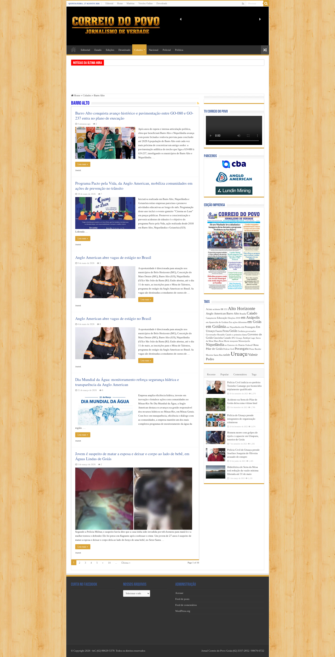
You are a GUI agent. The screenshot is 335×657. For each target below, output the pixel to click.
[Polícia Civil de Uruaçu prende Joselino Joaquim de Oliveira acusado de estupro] (215, 454)
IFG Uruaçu (237, 338)
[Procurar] (266, 3)
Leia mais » (83, 164)
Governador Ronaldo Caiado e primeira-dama (226, 335)
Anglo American (216, 313)
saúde (226, 354)
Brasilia (243, 314)
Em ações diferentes (238, 322)
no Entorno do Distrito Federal (238, 345)
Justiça (246, 337)
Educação (222, 317)
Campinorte (211, 318)
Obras (256, 345)
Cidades (138, 49)
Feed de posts (182, 599)
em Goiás (254, 322)
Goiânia (241, 331)
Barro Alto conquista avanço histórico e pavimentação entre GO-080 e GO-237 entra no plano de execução (134, 115)
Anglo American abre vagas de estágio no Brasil (113, 257)
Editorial (109, 3)
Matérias (131, 3)
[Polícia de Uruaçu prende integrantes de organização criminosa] (215, 420)
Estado (98, 49)
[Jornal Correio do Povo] (115, 25)
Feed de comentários (186, 605)
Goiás (233, 331)
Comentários (240, 374)
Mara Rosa (218, 341)
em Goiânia (216, 326)
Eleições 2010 (234, 318)
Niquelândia (215, 345)
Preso (251, 349)
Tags (254, 374)
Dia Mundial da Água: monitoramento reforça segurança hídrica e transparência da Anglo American (127, 382)
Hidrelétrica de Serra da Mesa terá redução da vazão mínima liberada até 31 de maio (242, 470)
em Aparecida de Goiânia (217, 322)
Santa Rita (218, 355)
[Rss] (243, 3)
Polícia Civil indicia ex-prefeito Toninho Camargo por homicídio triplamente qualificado (244, 386)
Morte (226, 341)
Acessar (179, 593)
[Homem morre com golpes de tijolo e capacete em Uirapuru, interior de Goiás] (215, 437)
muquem (234, 341)
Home (120, 3)
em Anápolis (250, 317)
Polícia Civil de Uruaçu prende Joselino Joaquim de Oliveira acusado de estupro (243, 453)
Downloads (161, 3)
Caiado (252, 313)
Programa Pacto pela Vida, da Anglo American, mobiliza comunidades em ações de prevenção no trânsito (134, 186)
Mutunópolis (244, 341)
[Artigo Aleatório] (265, 49)
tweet (78, 170)
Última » (125, 562)
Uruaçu (239, 354)
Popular (224, 374)
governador (250, 331)
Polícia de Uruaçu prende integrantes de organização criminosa (241, 419)
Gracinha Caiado (222, 337)
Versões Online (145, 3)
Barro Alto (232, 313)
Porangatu (242, 348)
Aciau (209, 309)
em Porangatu (248, 326)
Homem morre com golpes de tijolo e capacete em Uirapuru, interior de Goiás (243, 436)
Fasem (218, 331)
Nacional (153, 49)
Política (179, 49)
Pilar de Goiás (214, 348)
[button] (181, 19)
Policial (167, 49)
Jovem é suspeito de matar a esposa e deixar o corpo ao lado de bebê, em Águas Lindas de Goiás (132, 456)
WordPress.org (182, 611)
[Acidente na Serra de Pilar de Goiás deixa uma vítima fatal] (215, 404)
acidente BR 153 (220, 309)
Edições (110, 49)
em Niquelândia (233, 327)
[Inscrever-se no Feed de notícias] (198, 103)
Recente (211, 374)
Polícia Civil (228, 349)
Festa (226, 330)
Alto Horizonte (241, 308)
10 (109, 562)
